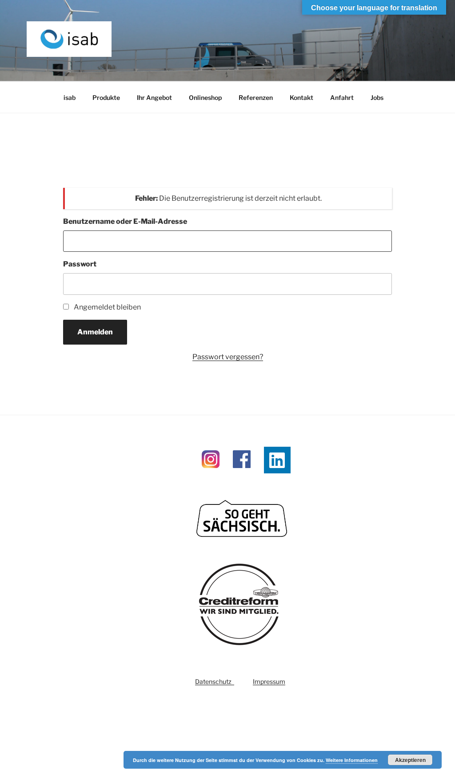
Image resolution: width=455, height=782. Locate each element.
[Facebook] (241, 472)
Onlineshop (205, 97)
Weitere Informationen (352, 760)
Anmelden (95, 332)
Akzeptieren (410, 760)
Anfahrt (342, 97)
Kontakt (301, 97)
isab (70, 97)
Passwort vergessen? (227, 357)
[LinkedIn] (277, 460)
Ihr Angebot (154, 97)
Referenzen (256, 97)
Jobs (377, 97)
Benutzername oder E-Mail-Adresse (125, 221)
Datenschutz (214, 681)
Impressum (269, 681)
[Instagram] (210, 472)
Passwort (79, 264)
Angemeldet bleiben (107, 307)
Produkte (106, 97)
